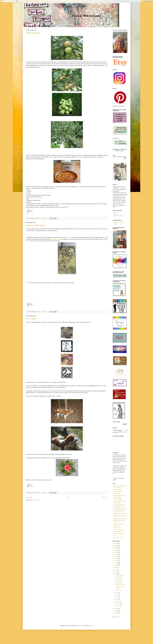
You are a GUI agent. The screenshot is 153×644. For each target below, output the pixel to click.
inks (115, 535)
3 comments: (44, 492)
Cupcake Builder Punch (120, 495)
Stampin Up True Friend (120, 518)
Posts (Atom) (36, 500)
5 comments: (44, 311)
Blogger (91, 625)
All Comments (118, 215)
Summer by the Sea (119, 529)
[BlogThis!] (51, 218)
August (118, 582)
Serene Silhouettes (119, 511)
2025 (115, 545)
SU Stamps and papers (120, 510)
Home (67, 497)
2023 (115, 550)
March (117, 601)
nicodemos (79, 625)
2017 (115, 563)
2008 (115, 610)
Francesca (69, 237)
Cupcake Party (117, 497)
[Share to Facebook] (54, 218)
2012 (115, 569)
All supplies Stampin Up (120, 485)
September (119, 580)
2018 (115, 561)
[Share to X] (53, 218)
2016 (115, 565)
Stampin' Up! (117, 527)
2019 (115, 558)
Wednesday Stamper (56, 239)
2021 (115, 554)
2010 (115, 574)
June (117, 594)
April (117, 599)
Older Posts (104, 497)
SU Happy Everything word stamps (119, 505)
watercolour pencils (119, 537)
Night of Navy (117, 503)
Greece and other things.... (36, 225)
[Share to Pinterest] (56, 218)
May (117, 597)
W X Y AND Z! (31, 319)
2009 (115, 608)
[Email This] (50, 218)
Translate (124, 432)
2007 (115, 612)
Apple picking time (33, 33)
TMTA (27, 282)
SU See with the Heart (119, 508)
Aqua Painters (117, 487)
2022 (115, 552)
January (118, 605)
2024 (115, 547)
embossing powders (119, 533)
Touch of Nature (118, 531)
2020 (115, 556)
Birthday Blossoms (118, 491)
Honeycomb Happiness (120, 501)
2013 (115, 567)
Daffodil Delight (118, 499)
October (118, 578)
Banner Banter (117, 489)
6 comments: (44, 218)
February (118, 603)
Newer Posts (29, 497)
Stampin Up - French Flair (120, 513)
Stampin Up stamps (119, 524)
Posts (116, 212)
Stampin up (117, 526)
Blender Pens (117, 493)
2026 (115, 543)
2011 (115, 571)
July (117, 592)
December (118, 575)
